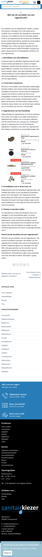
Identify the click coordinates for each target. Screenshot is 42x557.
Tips (21, 12)
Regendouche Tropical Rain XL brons (30, 137)
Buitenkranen (6, 334)
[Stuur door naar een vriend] (21, 264)
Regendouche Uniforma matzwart (28, 150)
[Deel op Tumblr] (28, 264)
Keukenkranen (6, 341)
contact (29, 253)
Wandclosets (5, 360)
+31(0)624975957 (9, 526)
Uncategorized (6, 356)
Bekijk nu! (7, 553)
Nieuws (4, 300)
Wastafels (4, 371)
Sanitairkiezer (34, 48)
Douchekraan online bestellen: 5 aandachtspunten (33, 275)
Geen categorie (6, 293)
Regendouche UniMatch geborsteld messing (28, 163)
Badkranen (5, 323)
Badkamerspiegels (7, 319)
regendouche (24, 122)
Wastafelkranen (6, 368)
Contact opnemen (7, 529)
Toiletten (4, 353)
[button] (34, 2)
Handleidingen (6, 296)
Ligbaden (4, 345)
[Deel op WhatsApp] (14, 264)
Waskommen (5, 364)
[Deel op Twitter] (17, 264)
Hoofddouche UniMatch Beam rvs (28, 177)
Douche (4, 338)
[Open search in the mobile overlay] (21, 7)
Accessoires (5, 315)
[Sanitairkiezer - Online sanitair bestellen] (9, 2)
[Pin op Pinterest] (24, 264)
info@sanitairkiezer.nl (10, 524)
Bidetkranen (5, 330)
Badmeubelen (6, 326)
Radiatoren (5, 349)
